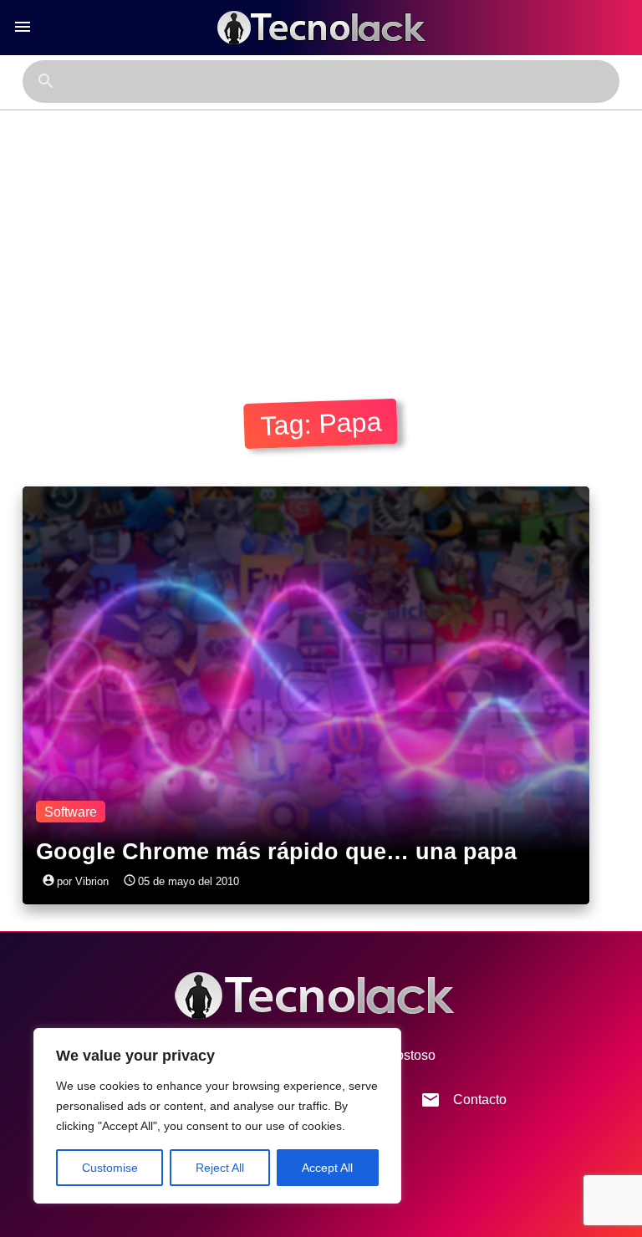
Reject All (220, 1167)
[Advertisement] (321, 236)
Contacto (463, 1100)
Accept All (327, 1167)
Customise (110, 1167)
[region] (217, 1116)
